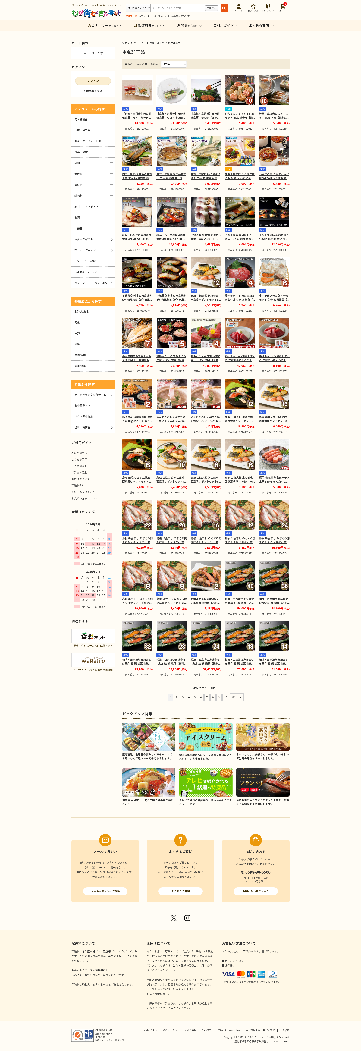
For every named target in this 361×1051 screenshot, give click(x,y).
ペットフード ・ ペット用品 (91, 283)
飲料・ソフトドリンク (87, 206)
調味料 (78, 195)
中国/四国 (80, 355)
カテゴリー (139, 43)
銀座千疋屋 (164, 16)
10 (225, 697)
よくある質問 (79, 459)
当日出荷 (151, 16)
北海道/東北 (81, 311)
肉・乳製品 (81, 119)
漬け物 (78, 174)
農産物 (78, 185)
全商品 (126, 43)
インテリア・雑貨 (85, 261)
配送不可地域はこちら (160, 994)
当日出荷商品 (82, 427)
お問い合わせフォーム (256, 891)
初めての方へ (79, 453)
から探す (105, 25)
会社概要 (206, 1030)
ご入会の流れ (79, 466)
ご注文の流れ (79, 472)
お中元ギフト (82, 405)
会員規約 (285, 1030)
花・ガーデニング (85, 250)
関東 (77, 322)
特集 (77, 384)
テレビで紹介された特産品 (90, 394)
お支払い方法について (84, 498)
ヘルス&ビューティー (87, 272)
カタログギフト (83, 239)
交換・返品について (83, 492)
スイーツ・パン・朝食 (87, 141)
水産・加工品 (157, 43)
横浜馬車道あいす (180, 16)
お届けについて (80, 479)
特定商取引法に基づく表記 (260, 1030)
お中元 (142, 16)
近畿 (77, 344)
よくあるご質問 (180, 891)
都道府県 (81, 301)
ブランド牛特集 (83, 416)
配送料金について (82, 485)
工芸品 (78, 228)
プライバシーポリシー (228, 1030)
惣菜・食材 (81, 152)
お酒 (77, 217)
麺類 (77, 163)
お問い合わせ (150, 1030)
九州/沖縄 (80, 366)
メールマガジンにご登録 (105, 891)
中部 (77, 333)
